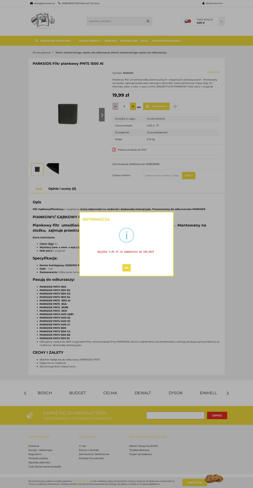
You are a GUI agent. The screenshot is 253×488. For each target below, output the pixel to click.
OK (126, 267)
